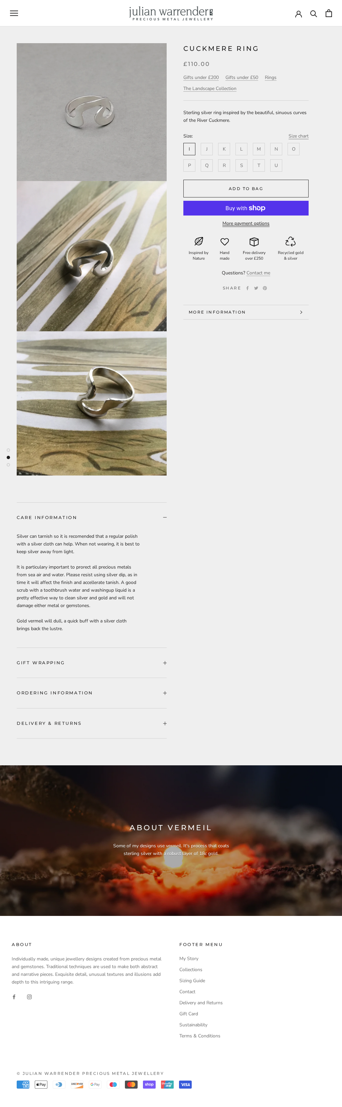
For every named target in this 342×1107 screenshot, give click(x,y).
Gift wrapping (41, 662)
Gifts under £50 (241, 77)
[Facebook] (247, 288)
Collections (190, 969)
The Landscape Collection (209, 88)
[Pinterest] (265, 288)
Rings (271, 77)
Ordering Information (55, 692)
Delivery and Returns (201, 1003)
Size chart (299, 136)
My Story (188, 958)
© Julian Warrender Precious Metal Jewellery (90, 1073)
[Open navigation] (14, 13)
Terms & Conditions (199, 1036)
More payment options (246, 223)
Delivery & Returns (49, 723)
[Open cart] (329, 13)
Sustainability (193, 1025)
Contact (187, 992)
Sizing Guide (192, 980)
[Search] (313, 13)
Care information (47, 517)
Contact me (258, 273)
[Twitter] (256, 288)
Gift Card (188, 1014)
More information (217, 312)
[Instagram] (29, 996)
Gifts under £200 (201, 77)
